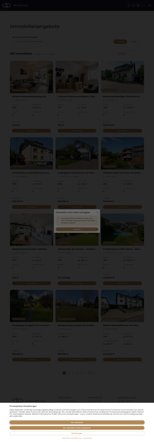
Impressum (87, 438)
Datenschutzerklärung (71, 438)
